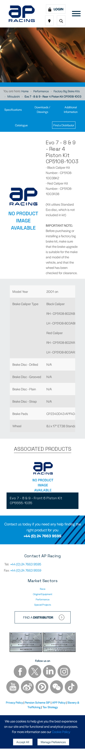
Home (25, 91)
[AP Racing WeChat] (57, 687)
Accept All (22, 742)
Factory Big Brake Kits (67, 91)
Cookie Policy (61, 731)
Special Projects (42, 604)
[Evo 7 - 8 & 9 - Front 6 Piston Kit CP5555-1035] (42, 476)
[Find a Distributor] (49, 20)
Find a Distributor (63, 125)
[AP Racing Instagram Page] (64, 672)
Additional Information (71, 109)
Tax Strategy (50, 707)
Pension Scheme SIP (37, 702)
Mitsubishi (13, 96)
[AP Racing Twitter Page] (35, 672)
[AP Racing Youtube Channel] (13, 687)
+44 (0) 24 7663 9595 (42, 535)
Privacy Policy (14, 702)
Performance (41, 91)
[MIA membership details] (26, 643)
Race (42, 588)
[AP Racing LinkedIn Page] (49, 672)
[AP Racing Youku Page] (42, 687)
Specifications (13, 109)
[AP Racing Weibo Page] (27, 687)
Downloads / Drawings (42, 109)
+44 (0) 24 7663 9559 (25, 570)
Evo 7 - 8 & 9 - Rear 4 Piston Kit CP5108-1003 (53, 96)
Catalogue (21, 125)
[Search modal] (61, 20)
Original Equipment (42, 594)
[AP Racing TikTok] (71, 687)
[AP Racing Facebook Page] (20, 672)
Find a (38, 617)
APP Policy (58, 702)
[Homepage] (21, 13)
